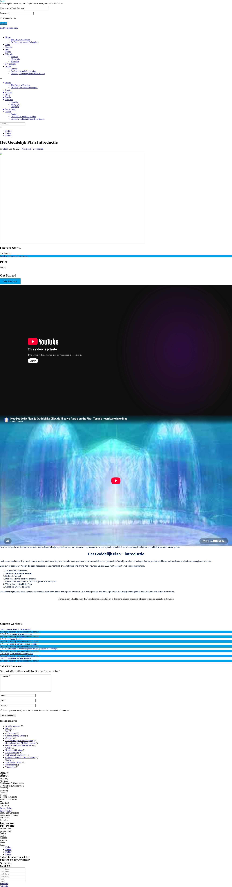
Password (4, 13)
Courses (8, 47)
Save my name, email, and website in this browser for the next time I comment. (36, 710)
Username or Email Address (12, 8)
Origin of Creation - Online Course (20, 757)
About (8, 66)
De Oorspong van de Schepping (24, 42)
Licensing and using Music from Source (28, 73)
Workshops (10, 767)
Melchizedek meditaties (15, 755)
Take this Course (10, 281)
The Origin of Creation (20, 40)
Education (15, 61)
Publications (10, 765)
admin (5, 149)
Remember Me (9, 18)
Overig (8, 760)
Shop (7, 44)
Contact (14, 69)
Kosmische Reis (12, 752)
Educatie (9, 54)
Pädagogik (15, 59)
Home (8, 37)
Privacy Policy (6, 811)
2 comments (38, 149)
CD (6, 731)
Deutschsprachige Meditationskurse (20, 743)
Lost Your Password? (9, 28)
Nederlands (26, 149)
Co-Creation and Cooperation (23, 71)
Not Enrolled (5, 253)
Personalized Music (13, 762)
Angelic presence (12, 726)
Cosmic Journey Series (15, 736)
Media (8, 52)
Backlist (8, 728)
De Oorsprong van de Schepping (19, 740)
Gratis (7, 748)
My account (10, 64)
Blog (7, 49)
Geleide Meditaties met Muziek (18, 745)
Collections (10, 733)
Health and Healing (13, 750)
